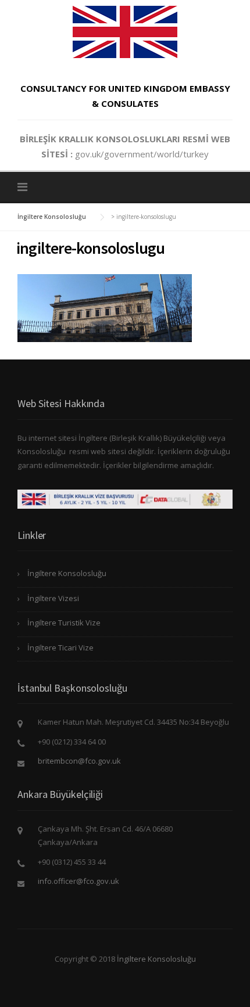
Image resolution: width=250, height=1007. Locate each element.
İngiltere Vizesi (53, 598)
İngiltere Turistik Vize (64, 622)
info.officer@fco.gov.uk (78, 881)
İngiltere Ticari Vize (60, 647)
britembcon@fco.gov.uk (79, 761)
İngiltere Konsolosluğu (66, 573)
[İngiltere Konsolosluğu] (125, 31)
